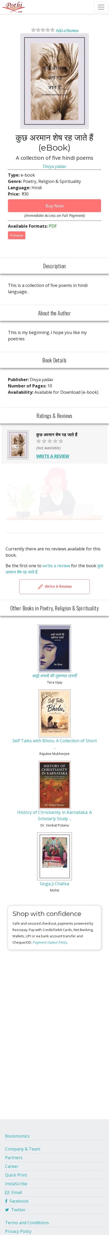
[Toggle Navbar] (101, 7)
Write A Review (58, 586)
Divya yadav (54, 166)
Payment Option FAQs (50, 942)
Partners (13, 1158)
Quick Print (16, 1175)
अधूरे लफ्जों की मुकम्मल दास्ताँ (54, 676)
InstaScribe (16, 1184)
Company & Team (22, 1149)
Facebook (18, 1201)
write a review (56, 566)
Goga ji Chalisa (54, 884)
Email (15, 1192)
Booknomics (17, 1136)
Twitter (17, 1210)
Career (12, 1166)
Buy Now (54, 206)
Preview (16, 235)
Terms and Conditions (27, 1223)
